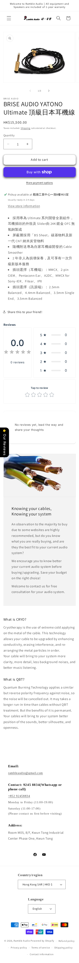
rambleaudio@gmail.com (25, 773)
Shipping (25, 128)
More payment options (39, 182)
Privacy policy (19, 947)
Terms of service (40, 947)
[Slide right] (48, 90)
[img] (17, 352)
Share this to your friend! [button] (24, 312)
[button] (9, 18)
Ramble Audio (22, 940)
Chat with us (70, 954)
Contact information (42, 954)
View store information (24, 206)
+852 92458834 (19, 796)
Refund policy (67, 940)
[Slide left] (30, 90)
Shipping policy (63, 947)
